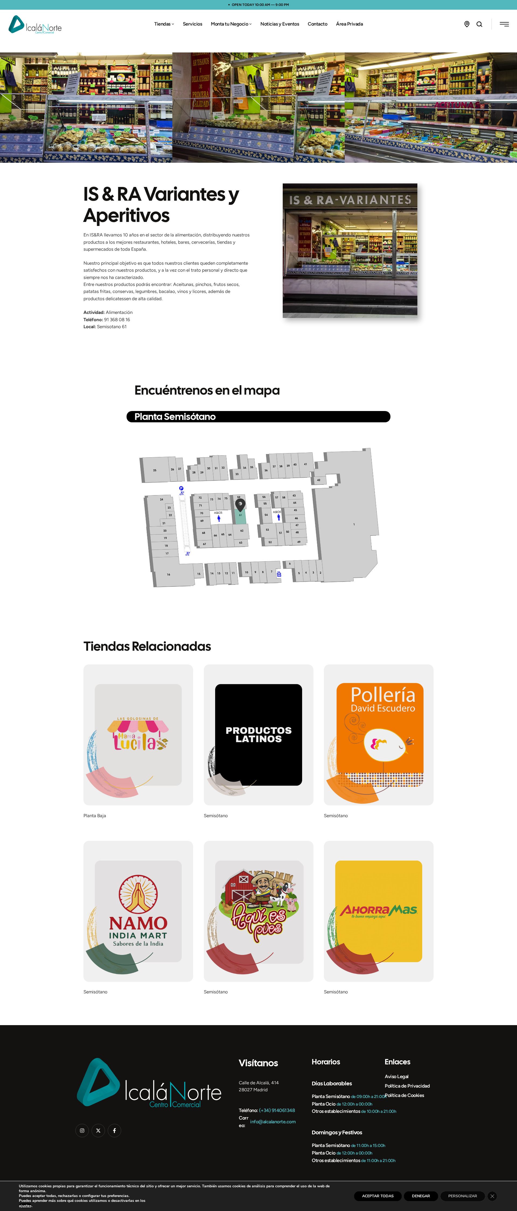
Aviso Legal (396, 1076)
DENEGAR (421, 1196)
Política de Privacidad (407, 1086)
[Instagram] (82, 1130)
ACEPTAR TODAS (378, 1196)
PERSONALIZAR (462, 1196)
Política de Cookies (404, 1095)
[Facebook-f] (114, 1130)
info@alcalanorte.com (273, 1122)
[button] (173, 24)
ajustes (25, 1205)
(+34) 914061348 (277, 1110)
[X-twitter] (98, 1130)
